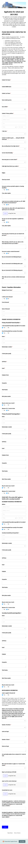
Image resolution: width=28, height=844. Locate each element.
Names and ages (5, 746)
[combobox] (9, 127)
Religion (3, 173)
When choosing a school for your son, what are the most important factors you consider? (12, 242)
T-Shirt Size (6, 131)
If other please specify (6, 353)
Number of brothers (8, 724)
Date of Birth (7, 106)
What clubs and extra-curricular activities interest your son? (13, 277)
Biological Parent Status (9, 290)
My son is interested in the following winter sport (12, 263)
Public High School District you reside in (12, 166)
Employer (4, 571)
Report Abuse (10, 832)
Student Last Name (8, 93)
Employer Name (5, 375)
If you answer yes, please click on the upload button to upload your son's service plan (13, 208)
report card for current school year (9, 781)
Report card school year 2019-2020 (9, 772)
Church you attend (6, 179)
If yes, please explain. (6, 193)
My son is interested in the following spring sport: (12, 270)
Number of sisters (8, 739)
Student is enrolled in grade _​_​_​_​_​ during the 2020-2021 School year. (13, 138)
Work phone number (6, 396)
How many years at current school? (11, 159)
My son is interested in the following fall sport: (11, 257)
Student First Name (8, 80)
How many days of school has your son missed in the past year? (13, 234)
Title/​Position (5, 389)
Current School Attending (9, 152)
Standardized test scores (7, 790)
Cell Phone (6, 361)
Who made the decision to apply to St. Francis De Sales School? (13, 764)
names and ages (5, 731)
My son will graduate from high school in (12, 146)
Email (5, 368)
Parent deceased (5, 302)
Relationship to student (9, 347)
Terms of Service (17, 832)
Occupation (4, 383)
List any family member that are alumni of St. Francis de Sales (14, 754)
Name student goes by (6, 100)
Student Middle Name (6, 86)
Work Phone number (6, 479)
